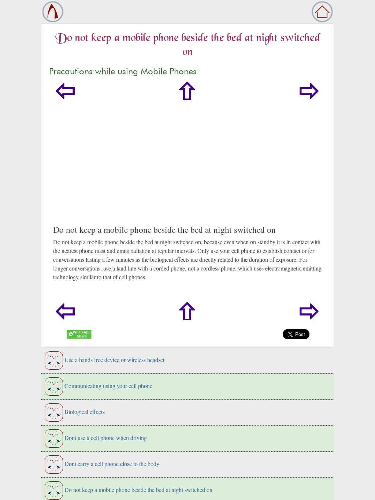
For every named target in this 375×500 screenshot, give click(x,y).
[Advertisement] (187, 169)
